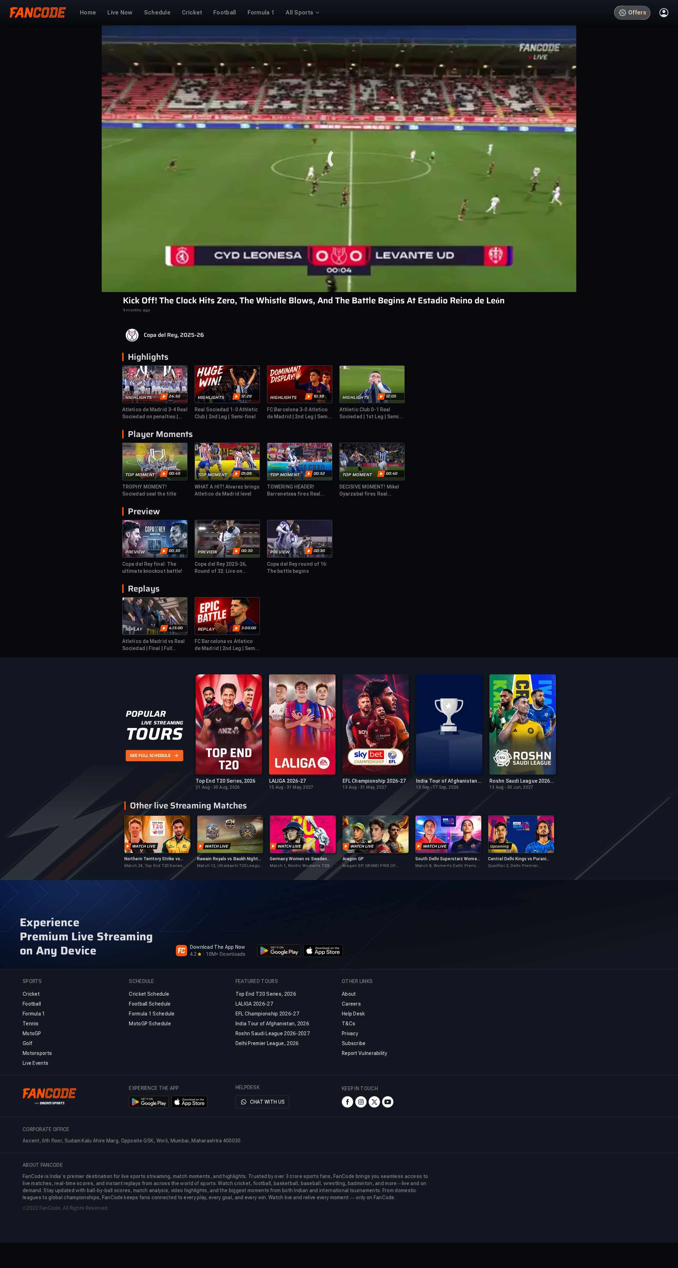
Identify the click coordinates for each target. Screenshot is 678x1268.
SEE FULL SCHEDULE (150, 755)
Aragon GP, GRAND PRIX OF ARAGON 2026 (369, 866)
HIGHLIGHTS (138, 397)
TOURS (154, 734)
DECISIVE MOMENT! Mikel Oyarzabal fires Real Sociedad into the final (369, 490)
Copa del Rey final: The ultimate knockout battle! (152, 567)
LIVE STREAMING (162, 723)
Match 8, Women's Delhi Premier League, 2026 (447, 866)
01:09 (246, 473)
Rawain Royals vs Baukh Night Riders (227, 859)
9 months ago (136, 310)
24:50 (174, 396)
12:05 (391, 396)
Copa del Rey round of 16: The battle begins (297, 567)
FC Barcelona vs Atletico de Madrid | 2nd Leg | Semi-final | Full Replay (227, 645)
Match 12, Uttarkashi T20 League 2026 (229, 866)
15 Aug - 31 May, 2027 (291, 787)
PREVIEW (135, 552)
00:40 (391, 473)
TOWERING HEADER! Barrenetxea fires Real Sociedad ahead (293, 490)
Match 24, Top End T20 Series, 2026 (154, 866)
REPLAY (133, 629)
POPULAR (146, 714)
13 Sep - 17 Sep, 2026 (437, 787)
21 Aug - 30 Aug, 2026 (218, 787)
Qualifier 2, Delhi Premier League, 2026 (513, 866)
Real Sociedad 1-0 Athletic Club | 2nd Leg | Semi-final (226, 413)
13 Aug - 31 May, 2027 (365, 787)
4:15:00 (176, 628)
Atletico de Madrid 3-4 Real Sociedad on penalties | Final (155, 413)
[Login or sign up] (663, 12)
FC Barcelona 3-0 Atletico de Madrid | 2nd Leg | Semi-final (299, 413)
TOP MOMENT (140, 474)
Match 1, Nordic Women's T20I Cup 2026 (300, 866)
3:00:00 (248, 628)
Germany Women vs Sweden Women (298, 859)
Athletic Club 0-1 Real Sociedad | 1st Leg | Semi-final (370, 413)
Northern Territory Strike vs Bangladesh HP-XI (152, 859)
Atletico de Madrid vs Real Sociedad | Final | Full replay (153, 645)
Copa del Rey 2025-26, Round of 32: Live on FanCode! (220, 568)
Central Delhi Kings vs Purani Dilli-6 (517, 859)
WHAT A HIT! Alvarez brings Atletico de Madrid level (227, 490)
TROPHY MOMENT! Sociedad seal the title (149, 490)
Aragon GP (353, 858)
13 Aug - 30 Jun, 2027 (511, 787)
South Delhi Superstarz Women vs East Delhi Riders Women (447, 859)
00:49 (174, 473)
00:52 (319, 473)
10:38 (319, 396)
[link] (157, 842)
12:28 (246, 396)
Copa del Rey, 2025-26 (174, 335)
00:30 (174, 550)
